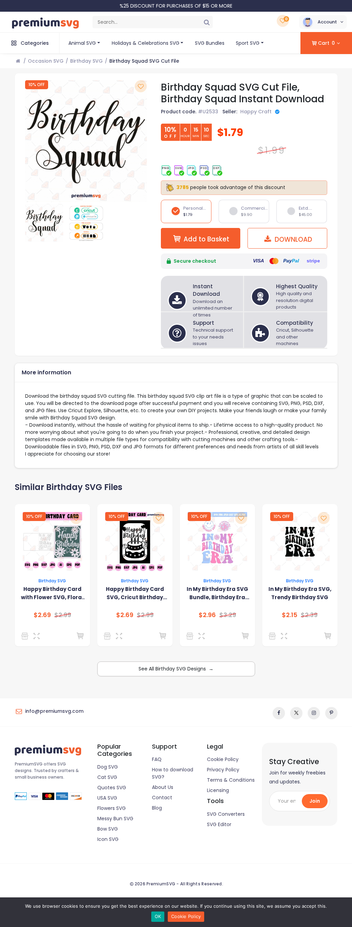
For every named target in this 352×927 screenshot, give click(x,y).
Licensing (218, 790)
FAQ (157, 759)
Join (314, 801)
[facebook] (279, 713)
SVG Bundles (209, 43)
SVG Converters (226, 814)
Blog (157, 807)
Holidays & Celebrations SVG (145, 43)
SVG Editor (219, 824)
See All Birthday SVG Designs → (176, 668)
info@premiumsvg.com (54, 711)
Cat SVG (107, 777)
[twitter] (296, 713)
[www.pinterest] (331, 713)
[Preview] (38, 636)
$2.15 (289, 615)
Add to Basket (206, 239)
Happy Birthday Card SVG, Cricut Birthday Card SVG (135, 593)
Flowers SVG (111, 808)
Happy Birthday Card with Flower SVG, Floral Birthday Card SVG (52, 593)
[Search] (206, 22)
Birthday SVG (86, 61)
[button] (323, 22)
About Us (162, 787)
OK (158, 916)
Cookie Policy (223, 759)
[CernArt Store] (26, 636)
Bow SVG (107, 828)
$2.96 (207, 615)
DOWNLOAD (292, 239)
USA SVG (107, 797)
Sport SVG (248, 43)
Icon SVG (108, 839)
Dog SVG (107, 766)
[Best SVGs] (191, 636)
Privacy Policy (223, 769)
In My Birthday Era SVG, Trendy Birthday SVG (299, 593)
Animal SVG (82, 43)
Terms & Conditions (231, 780)
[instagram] (314, 713)
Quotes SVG (111, 787)
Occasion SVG (46, 61)
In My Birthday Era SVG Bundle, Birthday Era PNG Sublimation (217, 593)
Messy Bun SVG (115, 818)
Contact (162, 797)
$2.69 (42, 615)
